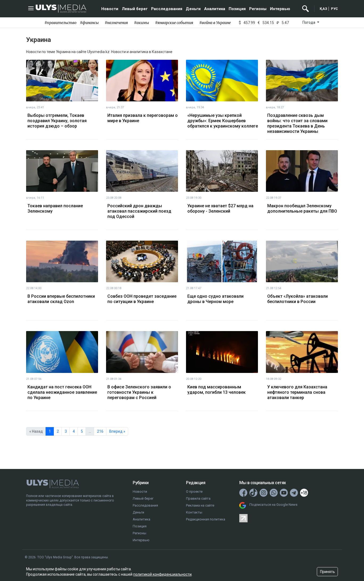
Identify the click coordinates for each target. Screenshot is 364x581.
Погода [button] (309, 22)
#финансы (89, 22)
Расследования (166, 8)
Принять (327, 572)
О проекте (194, 492)
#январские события (174, 22)
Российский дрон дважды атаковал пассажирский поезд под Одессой (139, 211)
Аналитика (214, 8)
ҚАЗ (323, 9)
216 (100, 431)
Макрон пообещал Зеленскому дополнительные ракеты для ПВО (302, 208)
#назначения (116, 22)
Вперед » (117, 431)
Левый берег (135, 8)
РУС (334, 9)
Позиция (237, 8)
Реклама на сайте (200, 505)
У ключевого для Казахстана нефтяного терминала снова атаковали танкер (297, 392)
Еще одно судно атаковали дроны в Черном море (215, 299)
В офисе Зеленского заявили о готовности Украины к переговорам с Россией (139, 392)
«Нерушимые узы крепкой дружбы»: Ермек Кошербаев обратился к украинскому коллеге (222, 121)
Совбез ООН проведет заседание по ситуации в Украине (141, 299)
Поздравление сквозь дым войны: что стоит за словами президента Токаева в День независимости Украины (297, 123)
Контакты (194, 512)
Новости (109, 8)
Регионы (257, 8)
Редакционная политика (205, 519)
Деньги (193, 8)
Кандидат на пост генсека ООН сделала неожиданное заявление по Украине (62, 392)
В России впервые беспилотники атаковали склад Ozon (61, 299)
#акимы (141, 22)
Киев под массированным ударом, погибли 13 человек (216, 389)
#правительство (60, 22)
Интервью (280, 8)
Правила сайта (198, 498)
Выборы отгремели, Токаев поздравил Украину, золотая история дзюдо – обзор (57, 121)
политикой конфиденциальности (162, 574)
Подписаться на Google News (273, 505)
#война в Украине (215, 22)
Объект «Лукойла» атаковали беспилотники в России (297, 299)
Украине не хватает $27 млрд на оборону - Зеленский (220, 208)
